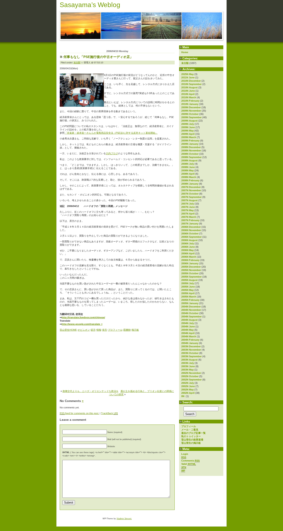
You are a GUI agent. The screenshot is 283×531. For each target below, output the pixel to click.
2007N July (187, 203)
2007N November (191, 190)
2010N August (189, 87)
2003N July (187, 363)
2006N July (187, 243)
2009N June (188, 127)
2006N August (189, 240)
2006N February (190, 260)
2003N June (188, 366)
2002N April (188, 393)
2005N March (188, 296)
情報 (98, 329)
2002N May (187, 389)
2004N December (191, 306)
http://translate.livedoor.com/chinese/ (83, 317)
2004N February (190, 339)
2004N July (187, 323)
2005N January (189, 303)
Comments (190, 460)
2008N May (187, 170)
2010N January (189, 104)
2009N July (187, 124)
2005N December (191, 266)
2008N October (190, 154)
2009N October (190, 114)
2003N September (191, 356)
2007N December (191, 187)
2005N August (189, 280)
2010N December (191, 80)
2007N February (190, 220)
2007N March (188, 217)
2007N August (189, 200)
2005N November (191, 270)
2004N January (189, 343)
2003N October (190, 353)
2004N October (190, 313)
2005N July (187, 283)
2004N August (189, 320)
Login (184, 454)
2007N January (189, 223)
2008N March (188, 177)
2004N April (188, 333)
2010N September (191, 84)
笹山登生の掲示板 (191, 443)
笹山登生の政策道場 (192, 439)
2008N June (188, 167)
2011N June (188, 77)
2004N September (191, 316)
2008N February (190, 180)
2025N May (187, 74)
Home (184, 52)
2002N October (190, 376)
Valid (188, 464)
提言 (93, 329)
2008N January (189, 183)
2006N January (189, 263)
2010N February (190, 100)
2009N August (189, 120)
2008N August (189, 160)
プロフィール (188, 426)
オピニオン (84, 329)
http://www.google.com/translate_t (82, 324)
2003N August (189, 359)
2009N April (188, 134)
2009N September (191, 117)
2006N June (188, 246)
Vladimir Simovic (124, 518)
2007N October (190, 193)
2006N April (188, 253)
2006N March (188, 256)
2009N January (189, 144)
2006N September (191, 237)
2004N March (188, 336)
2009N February (190, 140)
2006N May (187, 250)
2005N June (188, 286)
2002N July (187, 383)
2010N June (188, 90)
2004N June (188, 326)
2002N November (191, 373)
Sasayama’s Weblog (90, 4)
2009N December (191, 107)
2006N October (190, 233)
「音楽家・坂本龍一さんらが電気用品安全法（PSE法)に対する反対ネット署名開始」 (111, 132)
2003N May (187, 369)
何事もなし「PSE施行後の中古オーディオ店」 (98, 57)
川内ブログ (112, 153)
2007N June (188, 207)
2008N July (187, 163)
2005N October (190, 273)
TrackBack (109, 413)
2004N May (187, 329)
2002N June (188, 386)
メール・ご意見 (189, 429)
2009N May (187, 130)
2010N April (188, 94)
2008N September (191, 157)
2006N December (191, 227)
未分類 (185, 63)
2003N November (191, 349)
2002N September (191, 379)
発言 (104, 329)
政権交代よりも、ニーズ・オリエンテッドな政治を (91, 391)
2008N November (191, 150)
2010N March (188, 97)
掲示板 (135, 329)
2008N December (191, 147)
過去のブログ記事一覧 (193, 433)
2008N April (188, 173)
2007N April (188, 213)
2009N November (191, 110)
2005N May (187, 290)
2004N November (191, 310)
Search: (187, 402)
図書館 (127, 329)
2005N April (188, 293)
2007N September (191, 197)
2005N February (190, 300)
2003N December (191, 346)
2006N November (191, 230)
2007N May (187, 210)
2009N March (188, 137)
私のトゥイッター (191, 436)
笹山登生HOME (68, 329)
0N (183, 396)
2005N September (191, 276)
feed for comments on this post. (79, 413)
